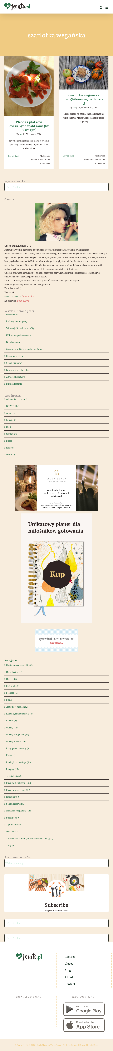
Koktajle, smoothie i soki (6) (19, 713)
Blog (8, 427)
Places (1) (10, 755)
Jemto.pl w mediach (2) (17, 707)
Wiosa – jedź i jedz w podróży (20, 328)
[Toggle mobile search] (101, 7)
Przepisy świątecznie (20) (18, 790)
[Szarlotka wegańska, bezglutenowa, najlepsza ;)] (83, 72)
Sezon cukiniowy (14, 363)
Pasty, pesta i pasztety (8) (17, 748)
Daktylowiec (12, 314)
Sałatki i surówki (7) (15, 804)
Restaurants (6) (13, 797)
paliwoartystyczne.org (16, 399)
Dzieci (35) (11, 679)
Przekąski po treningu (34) (18, 762)
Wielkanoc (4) (12, 831)
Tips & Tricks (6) (14, 824)
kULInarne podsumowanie (18, 335)
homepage (11, 420)
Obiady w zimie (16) (15, 741)
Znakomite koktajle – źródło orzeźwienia (25, 349)
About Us (10, 413)
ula (21, 134)
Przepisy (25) (12, 769)
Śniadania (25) (15, 776)
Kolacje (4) (11, 720)
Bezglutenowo (13, 342)
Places (9, 441)
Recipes (10, 447)
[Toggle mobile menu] (107, 7)
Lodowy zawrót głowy (17, 321)
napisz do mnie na (19, 296)
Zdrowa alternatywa (15, 377)
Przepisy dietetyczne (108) (18, 783)
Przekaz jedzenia (14, 384)
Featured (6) (12, 693)
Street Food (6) (13, 817)
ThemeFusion (55, 1045)
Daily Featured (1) (14, 672)
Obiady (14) (12, 727)
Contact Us (11, 434)
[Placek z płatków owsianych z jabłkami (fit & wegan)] (29, 86)
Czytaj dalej (13, 156)
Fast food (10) (12, 686)
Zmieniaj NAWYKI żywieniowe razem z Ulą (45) (29, 838)
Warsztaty (10, 454)
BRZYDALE (12, 406)
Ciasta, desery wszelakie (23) (19, 665)
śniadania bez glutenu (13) (18, 810)
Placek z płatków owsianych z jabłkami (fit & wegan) (29, 82)
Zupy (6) (10, 845)
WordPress (94, 1045)
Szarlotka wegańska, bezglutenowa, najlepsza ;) (84, 69)
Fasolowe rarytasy (14, 356)
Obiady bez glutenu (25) (17, 734)
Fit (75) (9, 700)
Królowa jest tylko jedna (17, 370)
